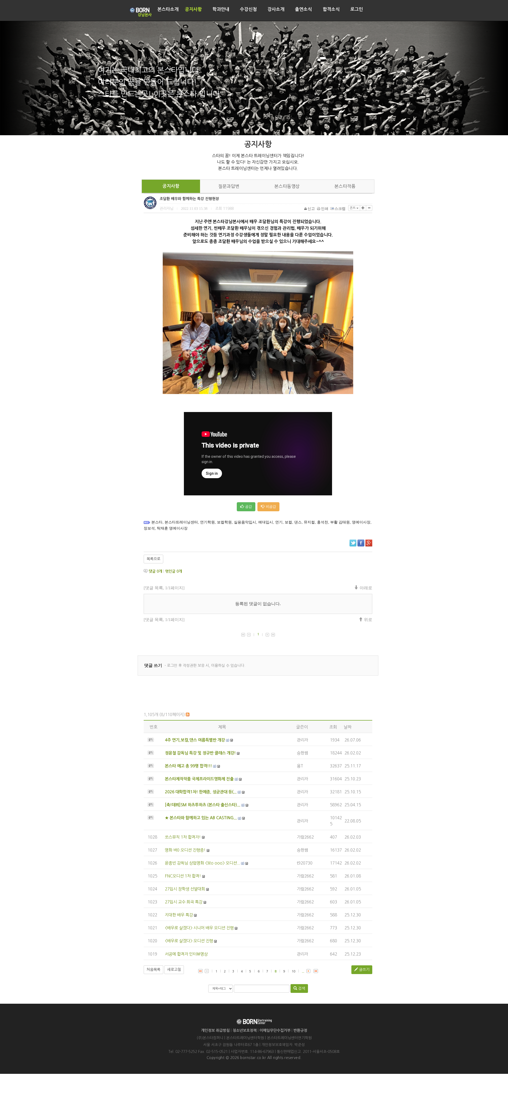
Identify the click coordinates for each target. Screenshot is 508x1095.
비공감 (270, 507)
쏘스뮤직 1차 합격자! (183, 837)
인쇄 (324, 209)
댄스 (298, 522)
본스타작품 (345, 186)
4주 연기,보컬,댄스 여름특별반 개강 (195, 740)
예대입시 (265, 522)
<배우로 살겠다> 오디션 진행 (189, 941)
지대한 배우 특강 (179, 915)
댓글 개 (155, 571)
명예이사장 (361, 522)
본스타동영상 (287, 186)
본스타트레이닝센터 (181, 522)
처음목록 (153, 969)
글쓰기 (363, 969)
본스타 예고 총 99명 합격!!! (188, 766)
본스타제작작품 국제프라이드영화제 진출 (199, 779)
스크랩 (340, 209)
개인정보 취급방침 (215, 1030)
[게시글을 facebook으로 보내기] (360, 543)
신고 (311, 209)
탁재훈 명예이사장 (172, 528)
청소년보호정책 (245, 1030)
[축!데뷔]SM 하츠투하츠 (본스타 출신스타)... (202, 805)
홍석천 (322, 522)
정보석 (149, 528)
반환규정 (300, 1030)
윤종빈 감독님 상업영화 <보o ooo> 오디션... (202, 863)
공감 (248, 507)
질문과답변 (228, 186)
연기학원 (207, 522)
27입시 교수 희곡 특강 (183, 902)
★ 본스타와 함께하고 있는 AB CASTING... (201, 818)
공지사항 (170, 186)
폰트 (353, 208)
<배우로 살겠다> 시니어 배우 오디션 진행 (199, 928)
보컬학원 (224, 522)
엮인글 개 (173, 571)
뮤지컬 (309, 522)
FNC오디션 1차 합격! (183, 876)
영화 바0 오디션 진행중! (185, 850)
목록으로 (153, 559)
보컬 (288, 522)
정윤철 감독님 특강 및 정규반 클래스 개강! (200, 753)
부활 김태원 (340, 522)
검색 (301, 988)
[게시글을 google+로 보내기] (368, 543)
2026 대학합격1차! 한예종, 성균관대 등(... (201, 792)
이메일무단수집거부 (275, 1030)
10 (293, 971)
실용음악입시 (245, 522)
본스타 (156, 522)
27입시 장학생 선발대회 (185, 889)
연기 (279, 522)
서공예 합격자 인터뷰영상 (186, 954)
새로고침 (174, 969)
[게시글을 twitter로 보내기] (353, 543)
